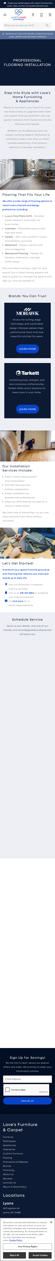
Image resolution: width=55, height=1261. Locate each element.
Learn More (27, 348)
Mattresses (9, 1141)
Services (7, 1178)
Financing (8, 1170)
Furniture (8, 1137)
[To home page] (19, 15)
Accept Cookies (40, 1255)
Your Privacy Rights (27, 1246)
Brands (7, 1166)
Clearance (9, 1149)
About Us (8, 1174)
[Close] (51, 1222)
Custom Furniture (13, 1153)
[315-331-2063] (41, 14)
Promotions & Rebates (15, 1161)
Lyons (8, 1203)
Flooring (7, 1157)
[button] (5, 14)
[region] (27, 1239)
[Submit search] (47, 25)
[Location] (33, 14)
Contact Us (9, 1182)
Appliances (9, 1145)
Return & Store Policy (14, 1186)
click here (17, 601)
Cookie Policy (15, 1240)
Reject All (14, 1255)
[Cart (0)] (50, 14)
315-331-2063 (27, 592)
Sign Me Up (27, 1100)
